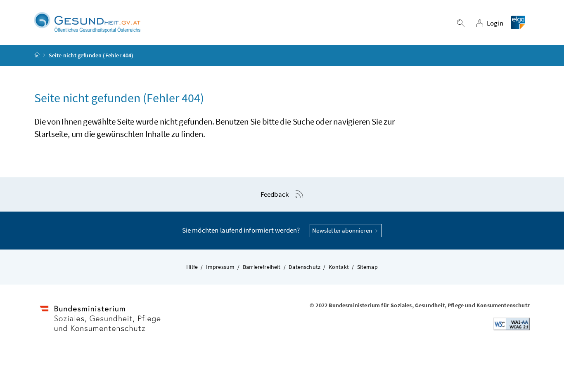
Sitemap (367, 267)
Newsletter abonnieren (342, 230)
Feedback (275, 194)
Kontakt (339, 267)
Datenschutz (304, 267)
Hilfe (192, 267)
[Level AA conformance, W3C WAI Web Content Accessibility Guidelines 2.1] (511, 323)
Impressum (220, 267)
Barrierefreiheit (262, 267)
